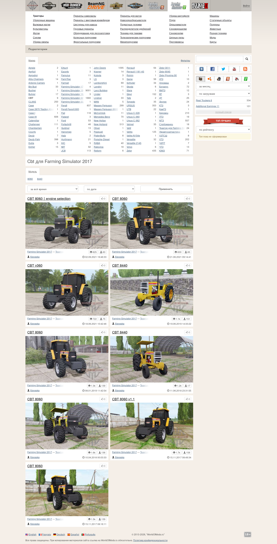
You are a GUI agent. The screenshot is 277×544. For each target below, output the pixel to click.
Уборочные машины (44, 20)
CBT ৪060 (34, 265)
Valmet (130, 124)
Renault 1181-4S (135, 71)
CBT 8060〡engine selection (48, 198)
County (32, 131)
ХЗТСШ (163, 135)
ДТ (160, 97)
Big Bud (32, 86)
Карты (213, 41)
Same (130, 79)
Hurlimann (66, 139)
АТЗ (161, 79)
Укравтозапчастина (169, 131)
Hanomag (66, 131)
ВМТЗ (162, 90)
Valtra (129, 131)
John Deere (100, 67)
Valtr (129, 128)
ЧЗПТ (162, 143)
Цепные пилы (176, 37)
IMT (63, 146)
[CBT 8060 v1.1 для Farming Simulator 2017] (151, 426)
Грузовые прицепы (83, 28)
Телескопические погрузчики (135, 37)
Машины (214, 15)
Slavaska (35, 256)
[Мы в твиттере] (223, 69)
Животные (215, 28)
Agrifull (32, 71)
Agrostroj (33, 75)
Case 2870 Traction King (41, 109)
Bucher (32, 90)
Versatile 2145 (134, 143)
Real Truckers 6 (204, 100)
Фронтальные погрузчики (87, 41)
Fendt (64, 105)
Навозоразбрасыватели (133, 20)
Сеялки (37, 37)
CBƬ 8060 (119, 198)
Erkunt (64, 67)
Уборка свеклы (41, 41)
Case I (31, 112)
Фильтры (185, 60)
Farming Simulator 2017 (39, 251)
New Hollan (100, 120)
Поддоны (215, 24)
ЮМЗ (162, 150)
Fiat (63, 112)
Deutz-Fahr (34, 139)
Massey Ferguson (103, 105)
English (32, 534)
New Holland (100, 124)
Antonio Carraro (36, 82)
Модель (32, 171)
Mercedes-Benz (102, 116)
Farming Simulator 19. (72, 94)
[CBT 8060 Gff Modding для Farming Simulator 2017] (66, 426)
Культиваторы (40, 28)
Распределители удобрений (135, 28)
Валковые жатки (41, 24)
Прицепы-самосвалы (84, 15)
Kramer (97, 71)
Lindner (98, 97)
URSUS (131, 105)
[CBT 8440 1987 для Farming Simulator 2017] (151, 292)
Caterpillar (33, 120)
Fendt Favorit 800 (70, 109)
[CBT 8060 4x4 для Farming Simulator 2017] (66, 359)
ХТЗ (161, 139)
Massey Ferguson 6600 (106, 109)
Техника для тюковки (131, 33)
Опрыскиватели (177, 24)
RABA (97, 143)
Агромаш (164, 82)
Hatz (63, 135)
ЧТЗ (161, 146)
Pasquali (98, 131)
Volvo (129, 146)
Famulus (65, 75)
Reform (97, 150)
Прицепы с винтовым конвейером (91, 20)
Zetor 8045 (164, 71)
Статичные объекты (221, 20)
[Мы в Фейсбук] (212, 69)
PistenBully (99, 135)
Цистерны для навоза (85, 24)
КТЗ (161, 105)
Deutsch (61, 534)
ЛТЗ (161, 116)
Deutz (31, 135)
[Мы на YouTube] (234, 69)
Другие (163, 101)
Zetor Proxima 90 (168, 75)
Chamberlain (35, 128)
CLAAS (32, 101)
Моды (213, 37)
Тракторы (38, 16)
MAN (96, 101)
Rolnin (130, 75)
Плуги (172, 20)
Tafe (129, 97)
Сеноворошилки (178, 28)
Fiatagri (65, 116)
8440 (39, 178)
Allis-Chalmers (36, 79)
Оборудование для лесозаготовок (91, 33)
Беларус (163, 86)
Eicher (31, 146)
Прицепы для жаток (131, 15)
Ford (63, 120)
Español (75, 534)
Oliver (97, 128)
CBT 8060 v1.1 (123, 399)
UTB (129, 109)
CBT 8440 (119, 265)
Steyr (129, 94)
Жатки (36, 33)
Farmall (65, 82)
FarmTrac (66, 79)
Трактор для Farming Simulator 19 (172, 128)
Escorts (65, 71)
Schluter (131, 82)
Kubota (97, 75)
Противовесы (176, 41)
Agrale (31, 67)
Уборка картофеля (179, 15)
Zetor (129, 150)
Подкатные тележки (131, 24)
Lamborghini (100, 82)
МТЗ (161, 120)
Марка (31, 60)
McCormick (99, 112)
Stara (129, 90)
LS (95, 79)
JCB (63, 150)
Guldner (65, 128)
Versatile (131, 139)
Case (31, 105)
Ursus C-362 (133, 120)
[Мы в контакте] (201, 69)
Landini (98, 86)
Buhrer (31, 94)
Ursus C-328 (133, 112)
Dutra (31, 143)
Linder (97, 94)
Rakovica (98, 146)
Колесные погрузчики (84, 37)
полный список (223, 112)
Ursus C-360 (133, 116)
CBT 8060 (35, 332)
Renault (131, 67)
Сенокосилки (176, 33)
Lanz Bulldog (100, 90)
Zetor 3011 (164, 67)
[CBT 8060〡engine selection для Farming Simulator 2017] (66, 225)
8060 (30, 178)
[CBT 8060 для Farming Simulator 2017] (66, 492)
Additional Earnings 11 (207, 106)
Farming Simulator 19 (72, 90)
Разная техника (218, 33)
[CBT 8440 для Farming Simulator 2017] (151, 359)
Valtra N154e (133, 135)
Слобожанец (166, 124)
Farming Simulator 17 (72, 86)
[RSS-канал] (245, 69)
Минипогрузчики (129, 41)
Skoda (130, 86)
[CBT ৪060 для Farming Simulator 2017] (66, 292)
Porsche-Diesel (102, 139)
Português (90, 534)
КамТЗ (162, 109)
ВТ (160, 94)
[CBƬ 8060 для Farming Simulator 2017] (151, 225)
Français (46, 534)
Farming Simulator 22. (72, 101)
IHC (63, 143)
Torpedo (131, 101)
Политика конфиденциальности (150, 540)
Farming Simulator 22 (72, 97)
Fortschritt (66, 124)
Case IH (32, 116)
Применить (166, 189)
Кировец (163, 112)
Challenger (34, 124)
